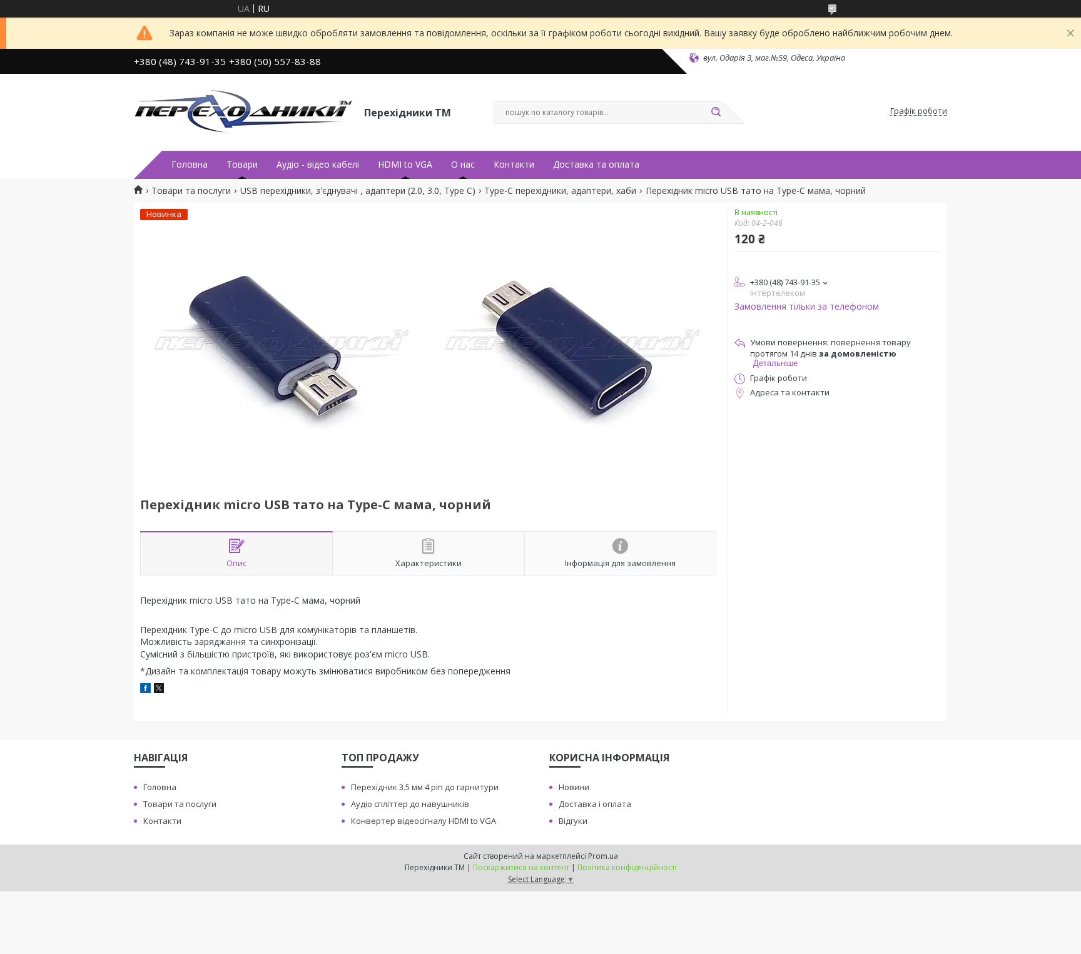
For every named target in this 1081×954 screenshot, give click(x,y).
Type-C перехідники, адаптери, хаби (560, 190)
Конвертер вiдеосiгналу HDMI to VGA (423, 820)
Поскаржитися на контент (521, 867)
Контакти (514, 164)
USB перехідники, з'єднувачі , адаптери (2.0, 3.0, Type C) (357, 190)
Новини (574, 787)
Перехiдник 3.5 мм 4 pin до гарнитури (425, 787)
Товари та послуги (191, 190)
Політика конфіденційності (627, 867)
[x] (159, 690)
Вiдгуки (573, 820)
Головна (189, 164)
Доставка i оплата (595, 803)
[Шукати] (715, 112)
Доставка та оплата (596, 164)
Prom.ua (603, 856)
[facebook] (145, 690)
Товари (242, 164)
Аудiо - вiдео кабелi (318, 164)
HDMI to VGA (405, 164)
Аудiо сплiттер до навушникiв (410, 803)
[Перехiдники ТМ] (243, 111)
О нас (463, 164)
